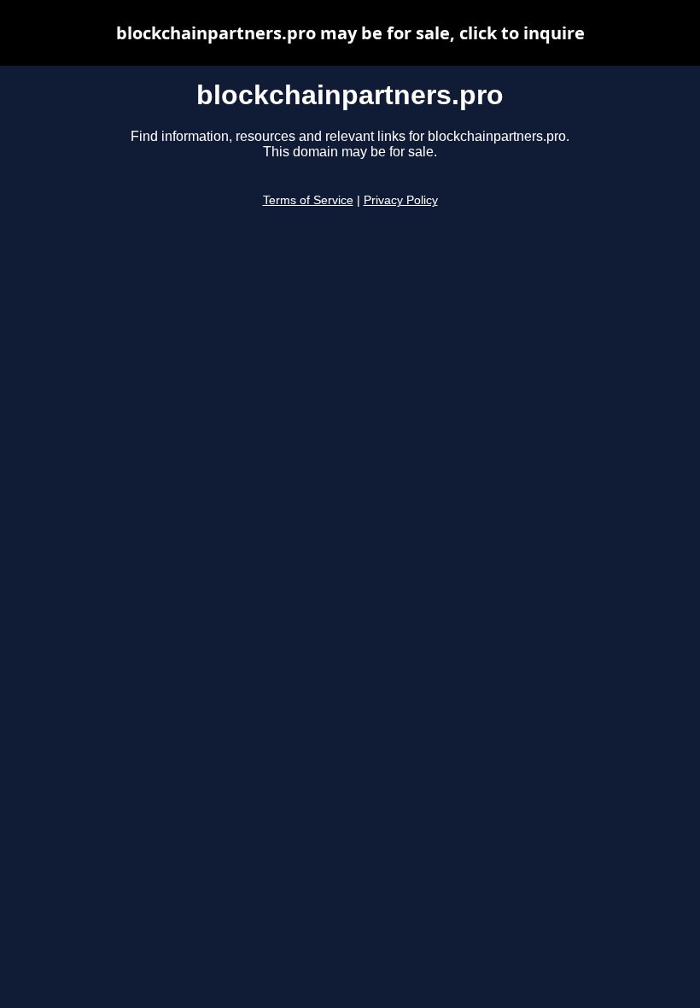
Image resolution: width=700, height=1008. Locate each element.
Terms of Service (308, 200)
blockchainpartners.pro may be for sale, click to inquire (350, 32)
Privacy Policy (401, 200)
